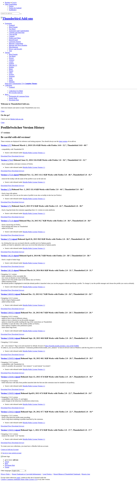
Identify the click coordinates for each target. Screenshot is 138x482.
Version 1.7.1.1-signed (10, 221)
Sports (11, 80)
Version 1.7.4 (6, 189)
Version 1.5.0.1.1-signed (10, 430)
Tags (10, 51)
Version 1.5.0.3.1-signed (10, 393)
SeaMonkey (13, 10)
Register (7, 2)
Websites (12, 82)
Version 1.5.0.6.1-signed (10, 338)
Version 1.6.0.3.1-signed (10, 294)
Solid (10, 78)
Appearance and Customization (19, 31)
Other (11, 72)
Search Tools (13, 98)
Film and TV (13, 65)
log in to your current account (12, 453)
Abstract (11, 60)
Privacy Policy (6, 474)
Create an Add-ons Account (9, 449)
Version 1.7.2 (6, 206)
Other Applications (11, 4)
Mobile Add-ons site (16, 119)
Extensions (8, 23)
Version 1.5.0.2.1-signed (10, 412)
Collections (8, 85)
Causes (11, 62)
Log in (14, 2)
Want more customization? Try (21, 83)
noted (18, 477)
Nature (11, 71)
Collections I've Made (16, 91)
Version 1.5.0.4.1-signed (10, 377)
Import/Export (13, 40)
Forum (7, 467)
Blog (6, 463)
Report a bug (86, 474)
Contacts (11, 36)
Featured (12, 25)
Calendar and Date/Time (16, 32)
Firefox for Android (15, 8)
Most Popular (13, 27)
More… (7, 94)
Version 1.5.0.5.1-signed (10, 358)
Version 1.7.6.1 (7, 160)
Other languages (6, 470)
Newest (11, 58)
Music (11, 69)
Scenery (11, 74)
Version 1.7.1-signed (9, 239)
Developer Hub (14, 100)
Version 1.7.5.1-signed (10, 175)
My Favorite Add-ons (16, 93)
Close (2, 111)
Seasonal (12, 76)
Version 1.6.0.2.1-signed (10, 313)
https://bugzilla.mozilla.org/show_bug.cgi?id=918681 (62, 346)
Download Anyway (18, 156)
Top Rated (12, 29)
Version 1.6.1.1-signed (10, 270)
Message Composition (16, 43)
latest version (63, 141)
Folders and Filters (15, 38)
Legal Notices (47, 474)
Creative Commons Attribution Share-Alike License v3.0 (19, 479)
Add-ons (27, 18)
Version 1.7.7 (6, 145)
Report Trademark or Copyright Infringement (26, 474)
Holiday (11, 67)
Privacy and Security (15, 49)
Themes (7, 52)
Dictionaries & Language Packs (19, 96)
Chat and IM (13, 34)
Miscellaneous (13, 47)
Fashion (11, 63)
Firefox (11, 6)
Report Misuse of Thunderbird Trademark (67, 474)
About (7, 462)
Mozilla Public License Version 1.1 (34, 153)
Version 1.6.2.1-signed (10, 256)
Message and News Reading (18, 45)
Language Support (15, 42)
